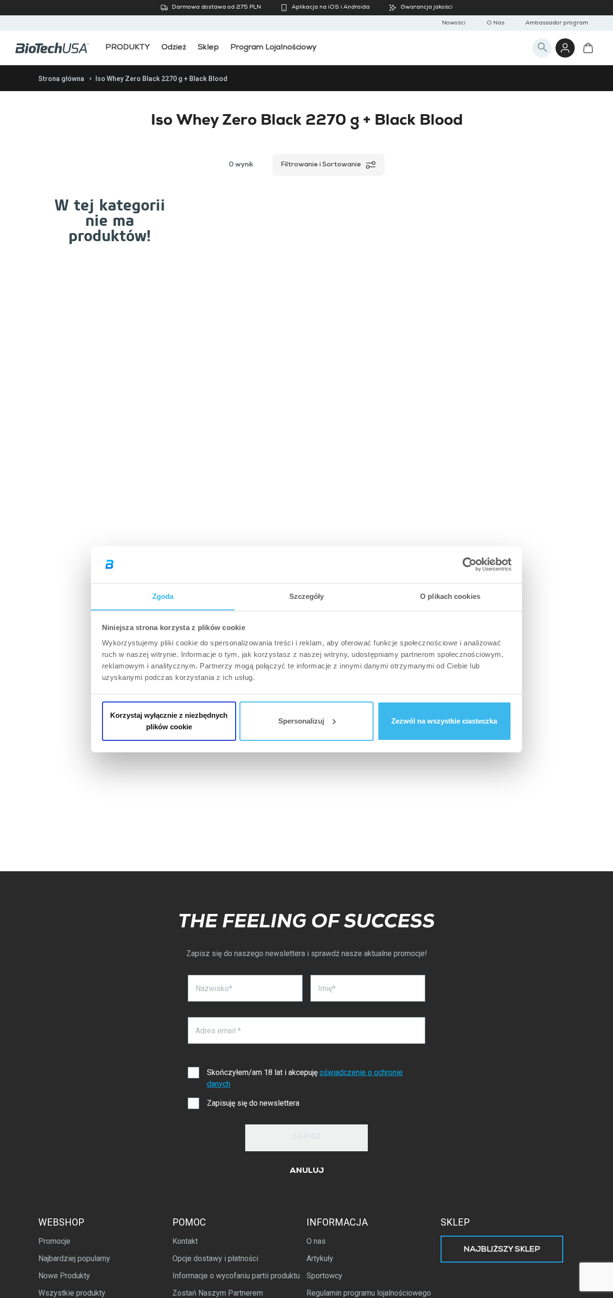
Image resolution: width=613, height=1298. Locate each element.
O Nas (495, 23)
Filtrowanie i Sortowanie (321, 165)
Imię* (327, 988)
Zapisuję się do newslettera (253, 1103)
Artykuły (319, 1258)
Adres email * (218, 1030)
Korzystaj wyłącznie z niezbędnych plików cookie (168, 721)
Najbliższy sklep (502, 1250)
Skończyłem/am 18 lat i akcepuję (305, 1078)
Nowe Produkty (64, 1275)
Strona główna (61, 78)
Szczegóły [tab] (306, 596)
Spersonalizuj (301, 721)
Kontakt (185, 1241)
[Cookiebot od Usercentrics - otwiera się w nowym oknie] (469, 564)
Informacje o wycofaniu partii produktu (236, 1275)
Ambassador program (556, 23)
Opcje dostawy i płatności (215, 1258)
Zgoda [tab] (163, 596)
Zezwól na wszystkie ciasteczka (444, 721)
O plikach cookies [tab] (450, 596)
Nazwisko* (213, 988)
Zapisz (307, 1137)
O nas (316, 1241)
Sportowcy (324, 1275)
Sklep (455, 1222)
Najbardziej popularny (74, 1258)
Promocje (54, 1241)
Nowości (453, 23)
